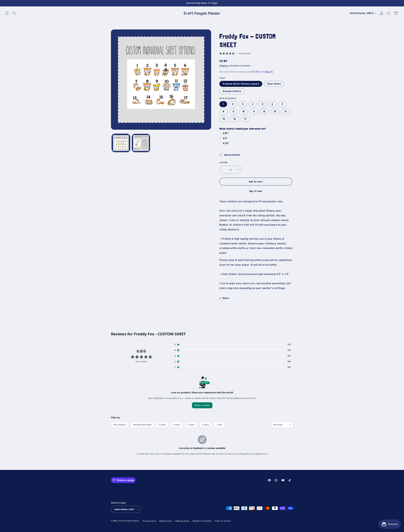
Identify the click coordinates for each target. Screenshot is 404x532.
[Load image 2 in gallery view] (141, 143)
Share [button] (226, 298)
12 (264, 111)
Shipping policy (182, 521)
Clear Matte (274, 83)
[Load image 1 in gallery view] (121, 143)
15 (224, 119)
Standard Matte (232, 91)
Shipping (223, 65)
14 (286, 111)
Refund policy (165, 521)
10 (244, 111)
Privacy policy (149, 521)
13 (275, 111)
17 (245, 119)
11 (254, 111)
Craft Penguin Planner (128, 521)
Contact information (202, 521)
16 (235, 119)
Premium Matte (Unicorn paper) (241, 83)
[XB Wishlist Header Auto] (388, 12)
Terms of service (223, 521)
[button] (7, 13)
